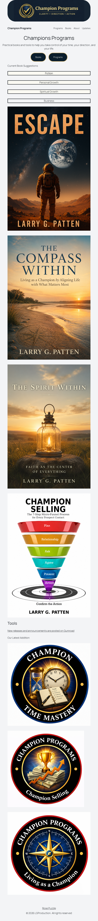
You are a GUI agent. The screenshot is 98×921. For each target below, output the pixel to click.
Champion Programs (19, 28)
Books (38, 57)
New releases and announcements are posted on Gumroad (41, 630)
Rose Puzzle (49, 908)
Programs (58, 57)
